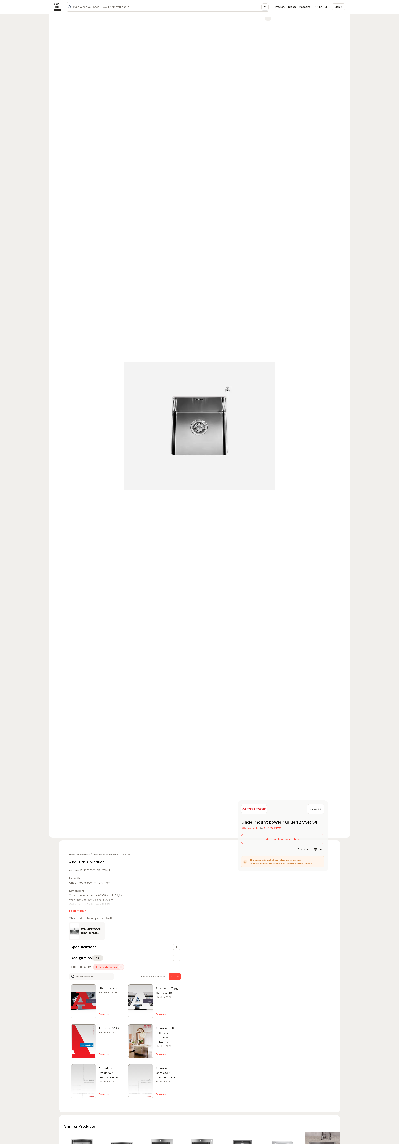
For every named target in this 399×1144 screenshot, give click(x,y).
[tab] (73, 967)
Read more (76, 911)
